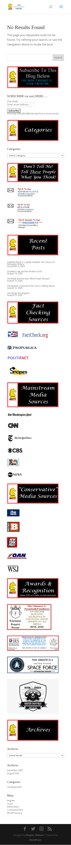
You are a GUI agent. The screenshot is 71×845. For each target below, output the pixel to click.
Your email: (12, 101)
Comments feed (15, 809)
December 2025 (15, 770)
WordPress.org (14, 812)
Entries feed (13, 806)
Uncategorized (14, 787)
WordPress (35, 839)
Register (11, 800)
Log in (10, 803)
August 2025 (13, 773)
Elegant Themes (35, 835)
